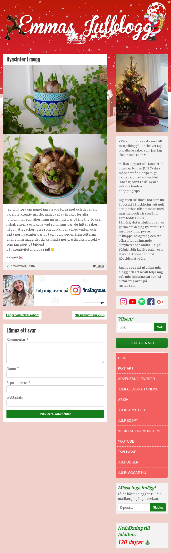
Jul (21, 257)
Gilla (100, 266)
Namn (12, 368)
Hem (122, 357)
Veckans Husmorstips (139, 430)
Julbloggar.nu (132, 472)
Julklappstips (131, 410)
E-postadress (18, 383)
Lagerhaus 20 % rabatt (22, 315)
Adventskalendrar (136, 378)
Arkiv (123, 399)
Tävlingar (127, 451)
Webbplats (14, 397)
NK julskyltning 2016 (89, 315)
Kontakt (125, 368)
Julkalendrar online (138, 389)
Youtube (126, 441)
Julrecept (128, 420)
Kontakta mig (142, 343)
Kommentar (17, 340)
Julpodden (128, 462)
